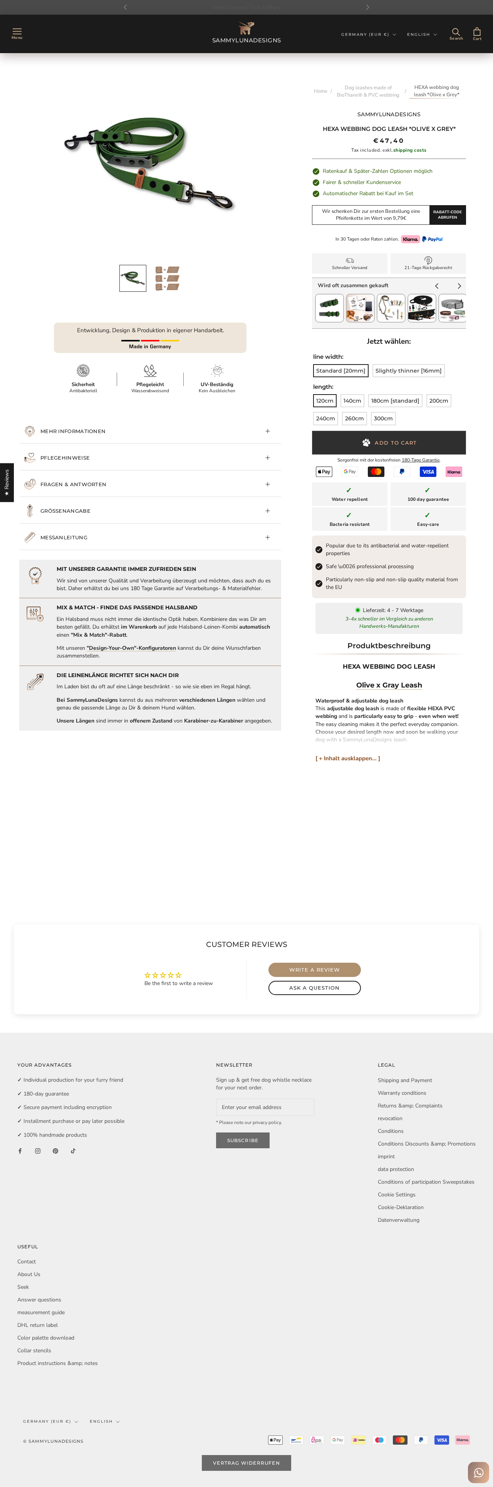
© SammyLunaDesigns (53, 1441)
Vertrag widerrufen (246, 1463)
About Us (28, 1274)
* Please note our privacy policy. (249, 1122)
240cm (325, 418)
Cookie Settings (397, 1194)
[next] (459, 287)
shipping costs (410, 150)
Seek (23, 1287)
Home (320, 91)
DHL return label (37, 1325)
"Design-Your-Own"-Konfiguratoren (131, 648)
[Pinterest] (55, 1150)
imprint (386, 1156)
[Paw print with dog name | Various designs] (360, 297)
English (418, 34)
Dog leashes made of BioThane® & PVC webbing (368, 91)
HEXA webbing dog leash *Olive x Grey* (436, 91)
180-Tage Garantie (420, 460)
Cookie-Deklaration (401, 1207)
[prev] (436, 287)
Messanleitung (63, 537)
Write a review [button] (314, 970)
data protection (396, 1169)
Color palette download (45, 1337)
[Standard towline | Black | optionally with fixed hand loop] (421, 297)
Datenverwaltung (398, 1220)
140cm (352, 400)
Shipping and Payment (405, 1080)
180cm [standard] (395, 400)
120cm (325, 400)
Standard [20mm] (341, 370)
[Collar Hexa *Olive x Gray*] (329, 297)
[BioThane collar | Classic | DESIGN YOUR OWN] (452, 297)
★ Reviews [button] (6, 482)
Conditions (391, 1131)
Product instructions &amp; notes (57, 1363)
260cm (354, 418)
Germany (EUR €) (365, 34)
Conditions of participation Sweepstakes (426, 1182)
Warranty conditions (402, 1093)
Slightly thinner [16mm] (409, 370)
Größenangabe (65, 511)
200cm (438, 400)
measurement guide (41, 1312)
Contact (26, 1261)
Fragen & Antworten (73, 484)
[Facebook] (20, 1150)
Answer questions (39, 1299)
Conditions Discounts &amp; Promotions (427, 1143)
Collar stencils (34, 1350)
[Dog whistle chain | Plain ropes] (391, 297)
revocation (390, 1118)
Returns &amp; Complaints (410, 1105)
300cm (383, 418)
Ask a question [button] (314, 988)
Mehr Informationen (73, 431)
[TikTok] (73, 1150)
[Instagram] (37, 1150)
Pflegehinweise (65, 458)
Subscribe (243, 1140)
